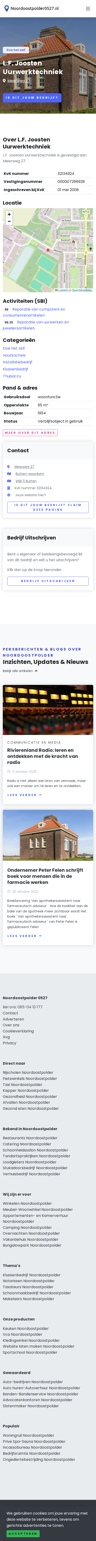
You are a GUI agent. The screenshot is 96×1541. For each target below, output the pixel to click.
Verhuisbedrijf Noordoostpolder (31, 1174)
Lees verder (22, 795)
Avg (6, 1037)
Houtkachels (14, 355)
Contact (10, 1013)
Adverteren (13, 1019)
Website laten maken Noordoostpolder (39, 1346)
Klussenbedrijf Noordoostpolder (32, 1275)
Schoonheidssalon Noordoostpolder (35, 1150)
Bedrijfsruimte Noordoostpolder (32, 1453)
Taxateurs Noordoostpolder (28, 1287)
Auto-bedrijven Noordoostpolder (33, 1382)
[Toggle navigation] (88, 8)
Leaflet (62, 290)
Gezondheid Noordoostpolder (30, 1096)
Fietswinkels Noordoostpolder (30, 1078)
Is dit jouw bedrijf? (32, 98)
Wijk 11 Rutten (26, 481)
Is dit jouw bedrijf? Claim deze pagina (48, 507)
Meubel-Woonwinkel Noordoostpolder (38, 1209)
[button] (48, 250)
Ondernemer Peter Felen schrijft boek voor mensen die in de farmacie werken (45, 876)
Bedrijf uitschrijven (48, 581)
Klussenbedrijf (15, 369)
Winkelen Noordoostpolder (27, 1203)
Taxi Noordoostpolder (22, 1084)
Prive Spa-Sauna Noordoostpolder (34, 1441)
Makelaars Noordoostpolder (28, 1299)
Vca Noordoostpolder (22, 1334)
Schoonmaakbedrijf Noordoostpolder (37, 1293)
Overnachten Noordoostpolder (31, 1233)
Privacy (9, 1043)
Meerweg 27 (18, 80)
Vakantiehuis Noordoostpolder (30, 1239)
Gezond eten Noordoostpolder (31, 1108)
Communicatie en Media (34, 742)
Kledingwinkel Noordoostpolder (31, 1340)
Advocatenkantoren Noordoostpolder (37, 1400)
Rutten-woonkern (30, 473)
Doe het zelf (16, 50)
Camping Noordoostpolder (27, 1227)
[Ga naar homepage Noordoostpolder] (31, 9)
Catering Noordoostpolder (27, 1144)
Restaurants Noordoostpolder (30, 1138)
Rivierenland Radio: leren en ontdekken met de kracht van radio (42, 756)
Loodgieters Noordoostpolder (30, 1162)
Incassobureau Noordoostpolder (32, 1447)
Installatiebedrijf (17, 362)
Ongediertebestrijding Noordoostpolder (39, 1459)
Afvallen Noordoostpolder (26, 1102)
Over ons (11, 1025)
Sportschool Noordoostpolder (30, 1352)
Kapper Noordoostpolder (26, 1090)
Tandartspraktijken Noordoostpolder (36, 1156)
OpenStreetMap (82, 290)
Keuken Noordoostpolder (26, 1328)
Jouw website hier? (30, 495)
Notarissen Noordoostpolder (29, 1281)
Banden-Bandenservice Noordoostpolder (41, 1394)
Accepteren (23, 1534)
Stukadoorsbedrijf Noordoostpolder (35, 1168)
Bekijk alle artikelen (18, 671)
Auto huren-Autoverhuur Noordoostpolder (41, 1388)
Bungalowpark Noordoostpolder (32, 1245)
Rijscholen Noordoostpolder (28, 1072)
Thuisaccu (12, 376)
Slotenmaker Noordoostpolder (31, 1406)
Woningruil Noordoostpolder (28, 1435)
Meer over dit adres (30, 433)
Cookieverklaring (18, 1031)
